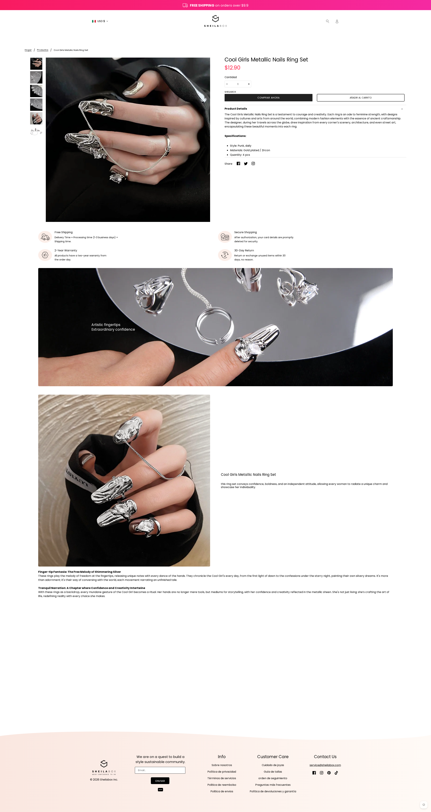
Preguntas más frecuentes (273, 785)
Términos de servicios (221, 778)
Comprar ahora (268, 97)
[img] (327, 21)
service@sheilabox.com (325, 765)
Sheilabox (230, 91)
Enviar (160, 781)
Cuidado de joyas (273, 765)
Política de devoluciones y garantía (273, 791)
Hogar (28, 50)
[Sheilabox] (215, 21)
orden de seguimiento (272, 778)
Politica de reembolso (221, 785)
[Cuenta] (337, 21)
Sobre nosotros (222, 765)
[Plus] (249, 84)
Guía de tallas (273, 772)
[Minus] (227, 84)
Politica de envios (221, 791)
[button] (100, 21)
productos (42, 50)
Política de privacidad (221, 772)
